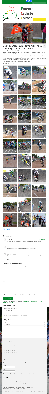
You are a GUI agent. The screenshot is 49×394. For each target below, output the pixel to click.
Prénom (4, 365)
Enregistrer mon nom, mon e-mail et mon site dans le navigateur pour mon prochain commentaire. (19, 294)
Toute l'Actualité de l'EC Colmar (10, 328)
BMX (15, 50)
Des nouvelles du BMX (8, 310)
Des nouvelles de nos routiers (9, 313)
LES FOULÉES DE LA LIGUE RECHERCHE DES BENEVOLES (15, 315)
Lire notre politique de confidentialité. (13, 374)
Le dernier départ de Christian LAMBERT (11, 308)
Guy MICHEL (7, 50)
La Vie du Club (7, 324)
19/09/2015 (41, 246)
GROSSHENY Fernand (11, 254)
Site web (4, 290)
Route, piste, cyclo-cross (9, 326)
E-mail (4, 285)
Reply (44, 239)
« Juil (4, 359)
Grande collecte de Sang (8, 312)
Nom (4, 281)
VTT (5, 331)
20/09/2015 (41, 239)
